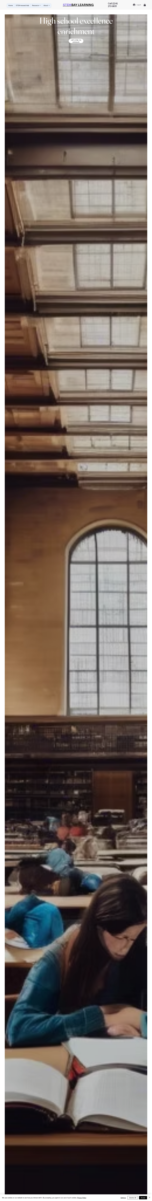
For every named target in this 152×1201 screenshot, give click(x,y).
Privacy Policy (81, 1198)
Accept (143, 1198)
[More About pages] (49, 5)
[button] (145, 5)
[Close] (149, 1197)
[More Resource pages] (40, 5)
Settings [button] (123, 1198)
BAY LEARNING (78, 5)
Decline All (132, 1198)
